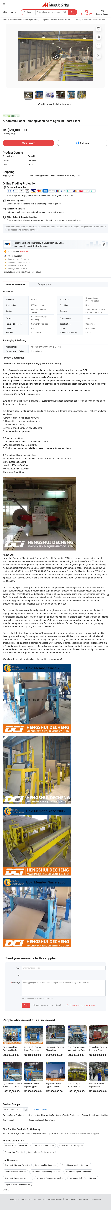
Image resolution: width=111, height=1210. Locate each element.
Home (5, 20)
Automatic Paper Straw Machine (50, 1178)
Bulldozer (23, 1145)
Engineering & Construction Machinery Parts (89, 20)
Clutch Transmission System (71, 1145)
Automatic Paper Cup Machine (78, 1171)
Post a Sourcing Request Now (81, 1005)
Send (26, 1005)
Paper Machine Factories (45, 1165)
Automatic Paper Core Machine (18, 1178)
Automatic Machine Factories (17, 1165)
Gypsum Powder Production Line (69, 1115)
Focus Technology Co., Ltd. (38, 1199)
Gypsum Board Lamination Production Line (42, 1115)
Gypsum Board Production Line (16, 1115)
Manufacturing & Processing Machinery (24, 20)
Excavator (9, 1145)
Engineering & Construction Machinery (56, 20)
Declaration (83, 1199)
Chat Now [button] (84, 143)
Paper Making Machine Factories (75, 1165)
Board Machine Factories (15, 1171)
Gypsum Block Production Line (95, 1115)
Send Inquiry (28, 143)
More (5, 1189)
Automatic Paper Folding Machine (46, 1171)
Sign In (7, 272)
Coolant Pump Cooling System (41, 1152)
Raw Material (8, 1120)
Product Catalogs (40, 1109)
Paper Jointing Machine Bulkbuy (18, 1184)
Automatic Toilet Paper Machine (83, 1178)
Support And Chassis (13, 1152)
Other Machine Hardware (43, 1145)
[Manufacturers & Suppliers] (55, 4)
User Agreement (70, 1199)
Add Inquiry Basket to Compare (56, 103)
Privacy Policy (96, 1199)
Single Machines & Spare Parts (42, 1120)
